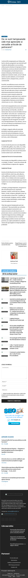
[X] (16, 234)
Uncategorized (9, 5)
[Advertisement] (14, 21)
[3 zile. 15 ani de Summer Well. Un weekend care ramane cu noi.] (5, 346)
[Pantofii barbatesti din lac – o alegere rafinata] (5, 545)
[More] (20, 234)
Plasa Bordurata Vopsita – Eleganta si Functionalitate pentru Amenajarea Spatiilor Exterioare (12, 450)
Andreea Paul (8, 49)
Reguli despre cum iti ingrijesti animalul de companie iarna (21, 244)
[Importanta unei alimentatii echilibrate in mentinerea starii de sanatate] (5, 538)
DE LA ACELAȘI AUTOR (9, 274)
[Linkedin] (6, 234)
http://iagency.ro (14, 263)
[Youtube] (14, 519)
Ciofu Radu (3, 462)
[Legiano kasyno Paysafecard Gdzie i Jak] (5, 320)
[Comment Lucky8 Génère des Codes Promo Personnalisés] (5, 354)
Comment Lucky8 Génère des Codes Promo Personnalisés (17, 353)
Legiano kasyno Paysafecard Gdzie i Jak (17, 319)
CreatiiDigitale (4, 481)
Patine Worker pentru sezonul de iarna (7, 243)
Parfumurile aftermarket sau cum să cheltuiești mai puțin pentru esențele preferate (17, 531)
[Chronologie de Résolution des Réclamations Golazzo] (5, 339)
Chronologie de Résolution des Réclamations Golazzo (18, 338)
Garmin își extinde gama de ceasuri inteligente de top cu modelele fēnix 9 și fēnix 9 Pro (18, 301)
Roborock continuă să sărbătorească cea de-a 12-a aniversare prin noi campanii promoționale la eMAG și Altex (17, 311)
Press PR (3, 454)
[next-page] (5, 359)
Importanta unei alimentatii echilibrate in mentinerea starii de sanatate (18, 538)
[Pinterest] (13, 234)
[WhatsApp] (9, 234)
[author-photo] (14, 259)
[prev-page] (2, 359)
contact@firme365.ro (13, 511)
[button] (25, 2)
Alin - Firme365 (4, 443)
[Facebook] (2, 234)
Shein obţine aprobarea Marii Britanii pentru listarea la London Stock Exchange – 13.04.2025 (12, 469)
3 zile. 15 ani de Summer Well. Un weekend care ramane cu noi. (17, 346)
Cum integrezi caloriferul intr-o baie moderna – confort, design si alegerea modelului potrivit (18, 280)
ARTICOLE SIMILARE (9, 271)
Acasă (2, 5)
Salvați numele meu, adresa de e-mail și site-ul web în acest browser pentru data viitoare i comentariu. (13, 395)
